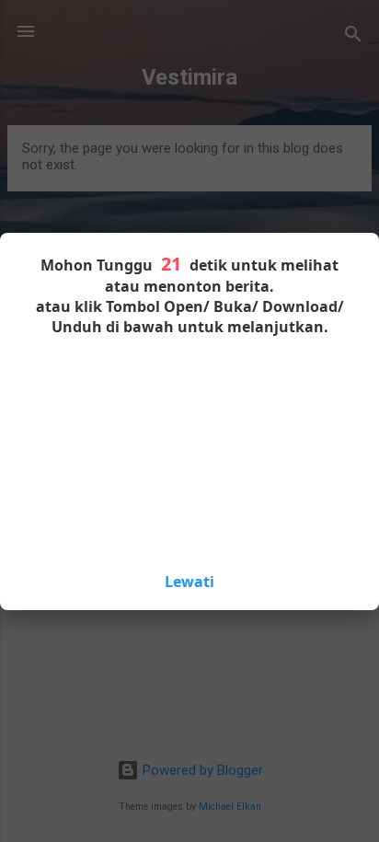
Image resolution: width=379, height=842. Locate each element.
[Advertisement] (189, 452)
